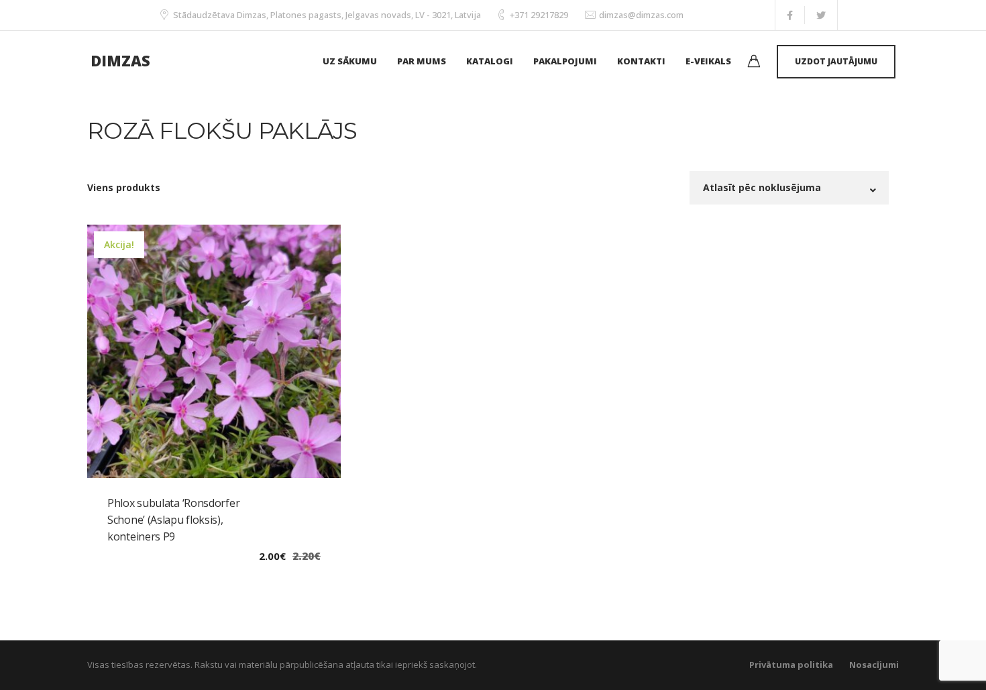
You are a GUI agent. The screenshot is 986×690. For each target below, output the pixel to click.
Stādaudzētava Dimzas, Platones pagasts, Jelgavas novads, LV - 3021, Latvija (327, 15)
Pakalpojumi (565, 61)
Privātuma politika (791, 664)
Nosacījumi (874, 664)
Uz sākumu (350, 61)
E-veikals (708, 61)
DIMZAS (120, 60)
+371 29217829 (539, 15)
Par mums (421, 61)
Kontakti (641, 61)
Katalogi (489, 61)
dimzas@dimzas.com (641, 15)
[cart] (754, 62)
